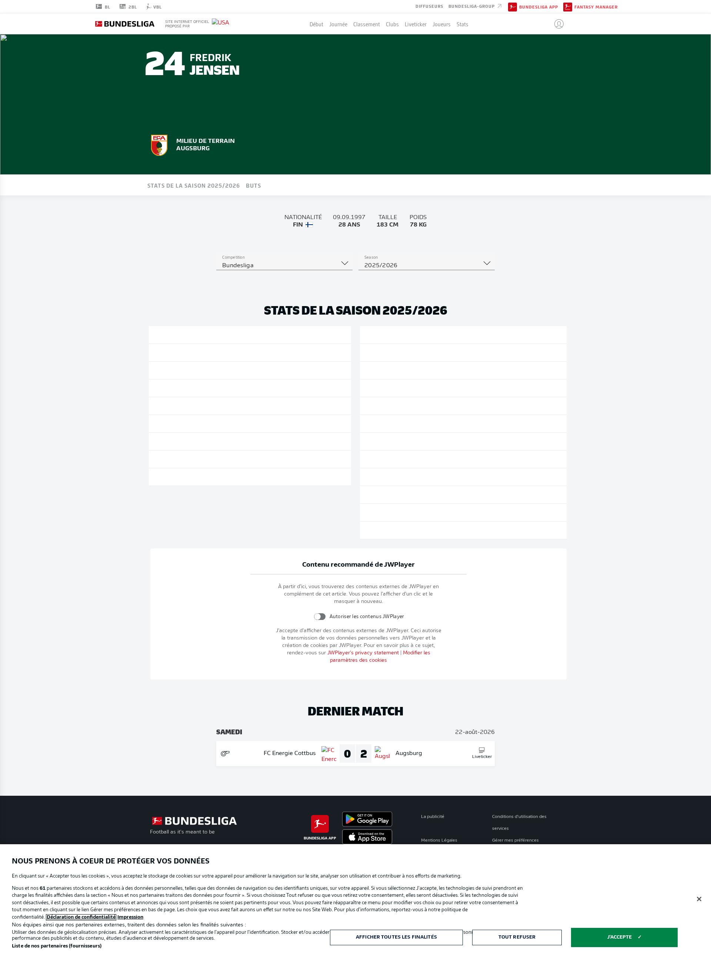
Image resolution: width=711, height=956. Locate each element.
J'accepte (619, 937)
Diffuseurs (429, 6)
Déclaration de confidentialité (81, 917)
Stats (462, 24)
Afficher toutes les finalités (396, 937)
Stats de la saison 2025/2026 (193, 185)
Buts (253, 185)
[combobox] (284, 265)
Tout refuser (517, 937)
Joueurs (442, 24)
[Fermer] (699, 899)
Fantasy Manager (596, 7)
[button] (556, 23)
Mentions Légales (439, 840)
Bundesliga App (538, 7)
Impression (130, 917)
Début (316, 24)
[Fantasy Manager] (567, 6)
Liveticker (416, 24)
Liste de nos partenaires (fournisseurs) (56, 946)
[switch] (319, 616)
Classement (366, 24)
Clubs (392, 24)
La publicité (432, 817)
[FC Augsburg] (159, 144)
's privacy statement (363, 653)
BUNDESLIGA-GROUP (472, 6)
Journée (338, 24)
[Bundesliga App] (512, 6)
